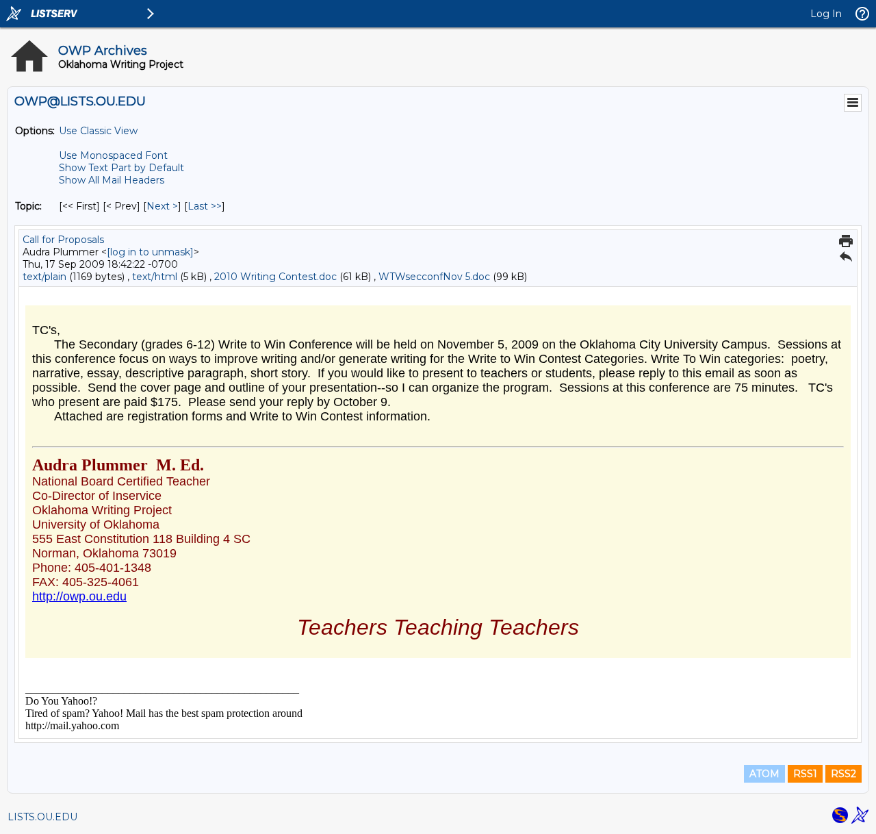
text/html (154, 276)
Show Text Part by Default (121, 168)
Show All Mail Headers (111, 180)
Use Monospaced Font (113, 155)
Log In (826, 14)
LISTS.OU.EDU (42, 817)
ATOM (764, 774)
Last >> (205, 206)
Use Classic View (98, 131)
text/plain (44, 276)
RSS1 (805, 774)
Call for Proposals (63, 239)
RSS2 (843, 774)
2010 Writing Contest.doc (275, 276)
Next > (162, 206)
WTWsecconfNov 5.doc (434, 276)
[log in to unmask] (150, 252)
